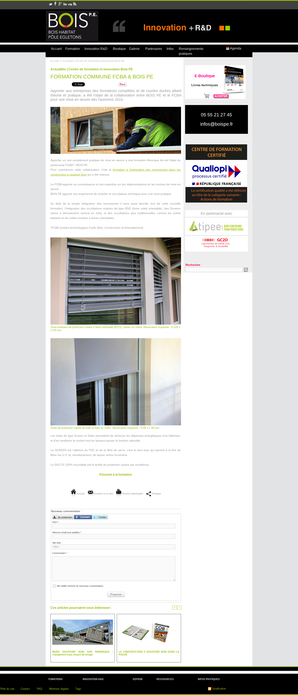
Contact (25, 688)
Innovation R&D (96, 48)
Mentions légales (59, 688)
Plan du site (7, 688)
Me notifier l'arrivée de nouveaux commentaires (80, 586)
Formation (72, 48)
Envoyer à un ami (103, 493)
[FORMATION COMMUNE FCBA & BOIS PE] (115, 108)
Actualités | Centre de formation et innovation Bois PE (93, 61)
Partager (156, 493)
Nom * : (56, 522)
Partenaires (153, 48)
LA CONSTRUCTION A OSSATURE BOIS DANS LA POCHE (149, 653)
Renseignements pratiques (191, 51)
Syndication (219, 688)
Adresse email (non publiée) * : (67, 532)
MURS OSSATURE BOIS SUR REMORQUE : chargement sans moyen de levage (82, 653)
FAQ (39, 688)
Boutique (119, 48)
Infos (170, 48)
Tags (78, 688)
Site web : (57, 543)
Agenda (235, 48)
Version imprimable (132, 493)
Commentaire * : (60, 553)
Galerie (134, 48)
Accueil (56, 48)
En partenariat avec (216, 213)
